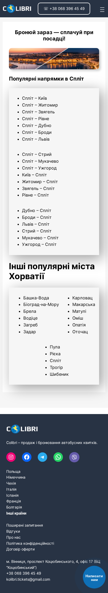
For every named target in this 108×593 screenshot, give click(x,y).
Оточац (80, 331)
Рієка (55, 353)
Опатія (79, 324)
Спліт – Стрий (37, 154)
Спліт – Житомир (40, 105)
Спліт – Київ (34, 98)
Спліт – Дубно (36, 125)
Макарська (83, 304)
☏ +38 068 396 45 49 (64, 8)
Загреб (30, 324)
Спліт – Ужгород (39, 168)
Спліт (55, 360)
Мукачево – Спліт (40, 237)
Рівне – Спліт (35, 195)
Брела (29, 311)
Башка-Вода (36, 297)
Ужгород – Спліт (39, 244)
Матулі (79, 311)
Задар (29, 331)
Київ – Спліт (34, 174)
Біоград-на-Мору (41, 304)
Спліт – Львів (36, 139)
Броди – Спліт (37, 217)
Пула (55, 347)
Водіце (30, 318)
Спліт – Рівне (35, 118)
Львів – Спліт (36, 224)
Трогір (56, 367)
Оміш (77, 318)
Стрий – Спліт (37, 231)
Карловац (82, 297)
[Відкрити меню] (102, 9)
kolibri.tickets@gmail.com (28, 579)
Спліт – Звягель (38, 111)
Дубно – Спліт (36, 210)
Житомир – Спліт (40, 181)
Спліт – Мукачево (40, 161)
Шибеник (59, 374)
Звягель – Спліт (38, 188)
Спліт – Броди (37, 132)
